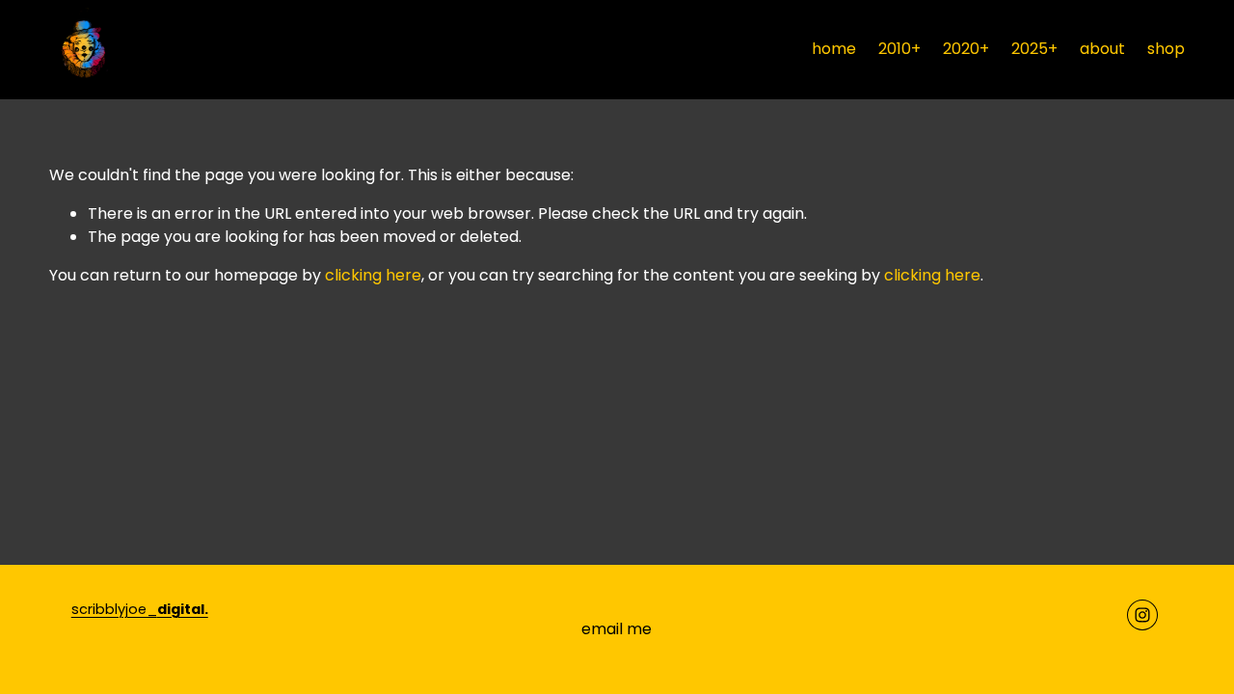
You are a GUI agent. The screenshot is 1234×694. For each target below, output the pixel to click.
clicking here (373, 275)
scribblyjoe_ (139, 609)
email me (616, 629)
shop (1166, 49)
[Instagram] (1142, 615)
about (1102, 49)
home (834, 49)
